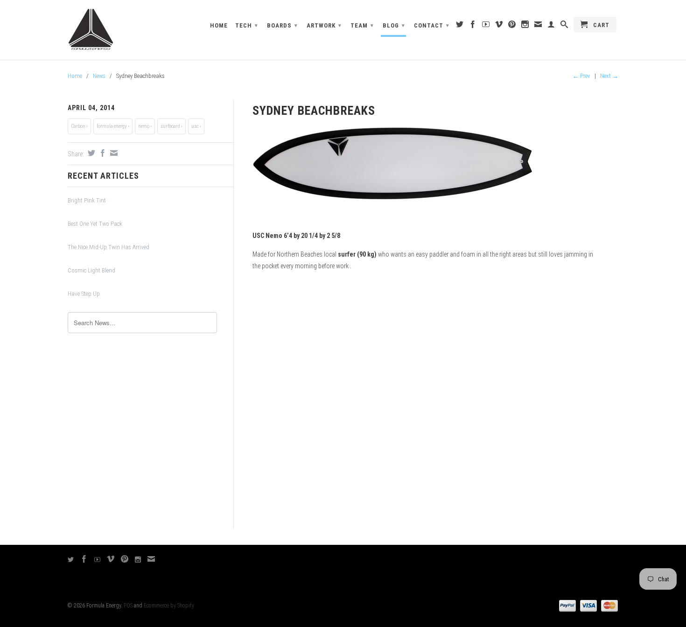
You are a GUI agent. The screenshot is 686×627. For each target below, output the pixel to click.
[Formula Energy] (133, 30)
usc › (196, 126)
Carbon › (79, 126)
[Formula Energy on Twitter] (460, 26)
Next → (609, 75)
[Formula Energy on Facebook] (473, 26)
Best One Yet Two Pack (95, 223)
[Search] (564, 26)
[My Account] (551, 26)
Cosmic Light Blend (91, 270)
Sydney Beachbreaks (313, 111)
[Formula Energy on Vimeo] (499, 26)
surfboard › (171, 126)
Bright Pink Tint (87, 200)
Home (219, 25)
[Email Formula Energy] (538, 26)
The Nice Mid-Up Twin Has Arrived (108, 247)
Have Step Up (84, 293)
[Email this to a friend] (113, 153)
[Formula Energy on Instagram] (525, 26)
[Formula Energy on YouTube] (486, 26)
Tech (246, 25)
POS (128, 605)
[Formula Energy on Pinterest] (512, 26)
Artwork (324, 25)
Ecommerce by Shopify (169, 605)
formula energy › (113, 126)
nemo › (145, 126)
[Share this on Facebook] (101, 153)
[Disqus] (422, 407)
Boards (282, 25)
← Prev (581, 75)
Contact (431, 25)
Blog (394, 25)
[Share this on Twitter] (90, 153)
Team (362, 25)
